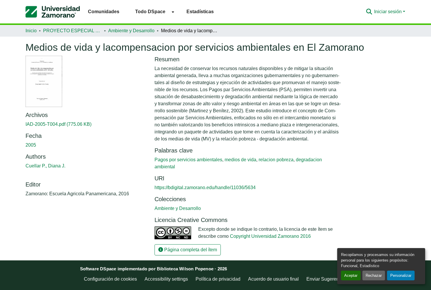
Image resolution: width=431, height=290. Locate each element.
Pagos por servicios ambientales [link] (188, 159)
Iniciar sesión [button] (388, 11)
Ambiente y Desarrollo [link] (131, 30)
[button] (53, 12)
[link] (86, 124)
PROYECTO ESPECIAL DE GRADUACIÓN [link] (72, 30)
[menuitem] (153, 11)
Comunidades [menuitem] (103, 11)
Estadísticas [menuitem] (200, 11)
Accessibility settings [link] (166, 279)
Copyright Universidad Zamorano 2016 (270, 236)
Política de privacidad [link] (218, 279)
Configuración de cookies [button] (110, 279)
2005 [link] (31, 145)
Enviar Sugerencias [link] (326, 279)
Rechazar (374, 275)
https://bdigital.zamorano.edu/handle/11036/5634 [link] (205, 187)
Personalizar (400, 275)
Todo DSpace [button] (150, 11)
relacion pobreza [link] (276, 159)
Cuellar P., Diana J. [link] (45, 165)
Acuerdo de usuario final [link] (273, 279)
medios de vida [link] (240, 159)
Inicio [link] (31, 30)
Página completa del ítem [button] (190, 249)
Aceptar (350, 275)
